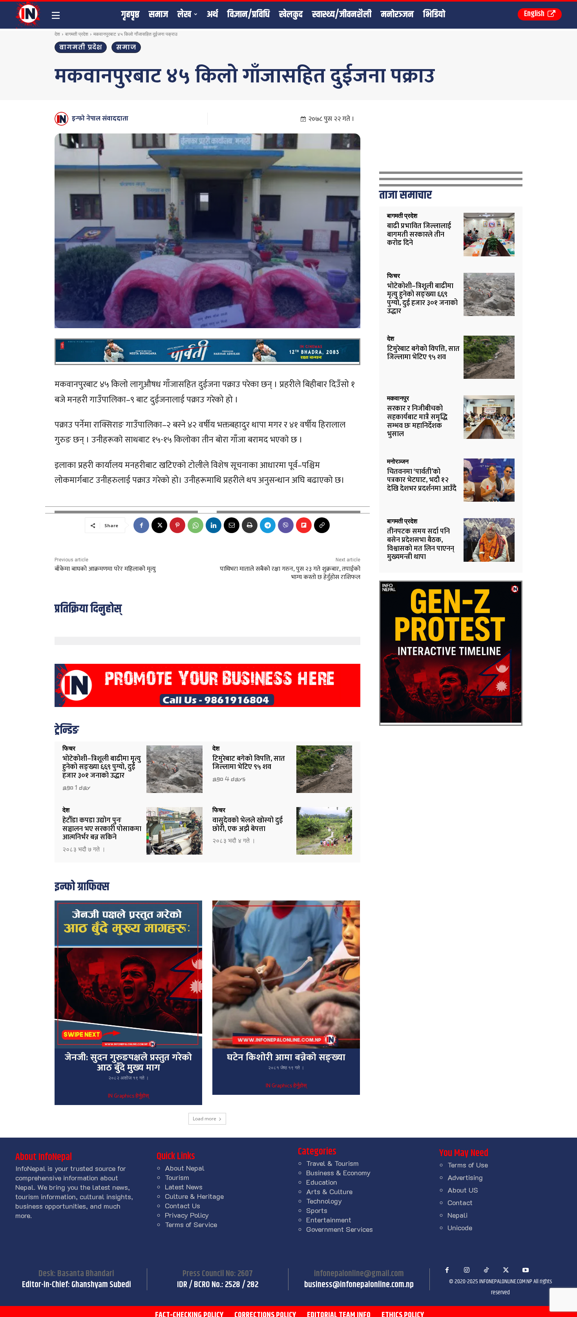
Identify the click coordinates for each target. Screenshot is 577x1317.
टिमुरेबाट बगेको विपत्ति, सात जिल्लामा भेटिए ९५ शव (248, 763)
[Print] (249, 525)
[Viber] (286, 525)
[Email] (231, 525)
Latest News (184, 1186)
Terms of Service (191, 1224)
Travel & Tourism (332, 1163)
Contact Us (182, 1205)
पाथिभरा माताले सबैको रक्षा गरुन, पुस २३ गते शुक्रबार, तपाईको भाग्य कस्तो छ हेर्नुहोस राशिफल (290, 573)
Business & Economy (338, 1172)
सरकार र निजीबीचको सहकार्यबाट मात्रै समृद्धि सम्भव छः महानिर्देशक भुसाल (417, 421)
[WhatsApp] (195, 525)
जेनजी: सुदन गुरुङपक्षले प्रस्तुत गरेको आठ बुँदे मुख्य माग (128, 1063)
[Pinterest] (177, 525)
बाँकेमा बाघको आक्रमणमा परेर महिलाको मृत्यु (105, 569)
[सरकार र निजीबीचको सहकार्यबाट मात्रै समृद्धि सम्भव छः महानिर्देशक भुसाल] (489, 417)
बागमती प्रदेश (76, 34)
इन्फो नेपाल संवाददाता (100, 118)
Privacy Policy (187, 1215)
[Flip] (304, 525)
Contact (460, 1202)
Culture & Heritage (194, 1196)
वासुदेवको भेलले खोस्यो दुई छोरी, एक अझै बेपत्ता (247, 825)
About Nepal (185, 1168)
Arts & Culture (329, 1191)
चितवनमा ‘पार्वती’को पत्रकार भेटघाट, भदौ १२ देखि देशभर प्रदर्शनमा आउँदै (421, 480)
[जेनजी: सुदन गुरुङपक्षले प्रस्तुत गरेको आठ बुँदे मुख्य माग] (128, 974)
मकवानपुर (398, 398)
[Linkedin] (213, 525)
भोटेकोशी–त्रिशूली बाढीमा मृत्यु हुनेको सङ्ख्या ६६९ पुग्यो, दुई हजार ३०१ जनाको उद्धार (101, 767)
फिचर (68, 748)
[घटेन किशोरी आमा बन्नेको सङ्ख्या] (286, 974)
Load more (204, 1118)
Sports (316, 1210)
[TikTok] (486, 1270)
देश (57, 34)
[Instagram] (467, 1270)
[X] (159, 525)
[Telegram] (268, 525)
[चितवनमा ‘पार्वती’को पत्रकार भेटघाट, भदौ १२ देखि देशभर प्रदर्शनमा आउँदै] (489, 480)
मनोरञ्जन (398, 461)
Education (321, 1182)
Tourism (177, 1177)
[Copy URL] (322, 525)
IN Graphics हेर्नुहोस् (128, 1096)
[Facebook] (141, 525)
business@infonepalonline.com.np (359, 1284)
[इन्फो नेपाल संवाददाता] (63, 119)
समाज (126, 47)
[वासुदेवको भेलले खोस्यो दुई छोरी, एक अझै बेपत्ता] (324, 831)
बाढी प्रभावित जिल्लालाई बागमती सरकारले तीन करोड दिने (419, 234)
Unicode (459, 1227)
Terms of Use (467, 1164)
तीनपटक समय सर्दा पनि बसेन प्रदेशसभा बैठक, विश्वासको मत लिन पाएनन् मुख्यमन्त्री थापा (420, 544)
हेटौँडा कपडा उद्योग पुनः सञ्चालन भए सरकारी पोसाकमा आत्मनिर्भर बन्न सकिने (101, 829)
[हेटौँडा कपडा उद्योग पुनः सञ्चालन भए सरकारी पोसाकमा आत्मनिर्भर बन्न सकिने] (174, 831)
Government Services (339, 1229)
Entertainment (328, 1219)
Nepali (457, 1215)
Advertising (465, 1177)
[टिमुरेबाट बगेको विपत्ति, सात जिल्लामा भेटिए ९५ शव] (324, 769)
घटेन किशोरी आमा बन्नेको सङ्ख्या (286, 1057)
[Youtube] (525, 1270)
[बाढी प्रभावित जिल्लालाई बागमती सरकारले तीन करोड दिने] (489, 234)
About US (462, 1190)
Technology (324, 1201)
